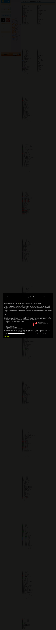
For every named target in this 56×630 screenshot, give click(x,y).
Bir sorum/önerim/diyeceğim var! (42, 333)
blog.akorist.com (43, 323)
